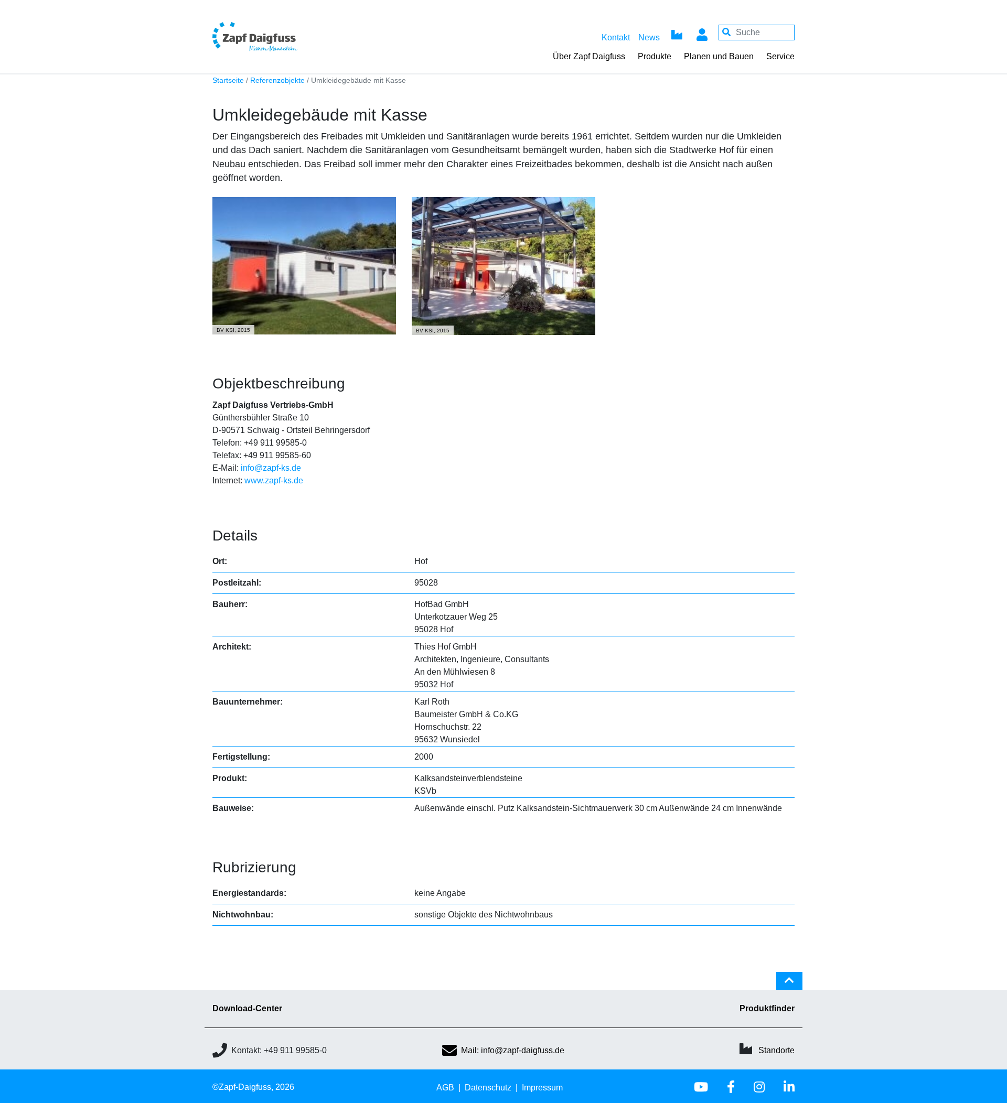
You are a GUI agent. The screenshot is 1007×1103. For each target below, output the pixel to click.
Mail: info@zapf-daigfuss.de (512, 1050)
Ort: (219, 561)
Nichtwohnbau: (242, 914)
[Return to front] (283, 36)
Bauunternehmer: (247, 701)
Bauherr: (230, 604)
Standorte (776, 1050)
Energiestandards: (249, 893)
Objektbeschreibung (278, 383)
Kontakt (616, 37)
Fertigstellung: (241, 756)
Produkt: (229, 778)
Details (235, 535)
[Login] (701, 32)
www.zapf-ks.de (273, 480)
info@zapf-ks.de (271, 467)
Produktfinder (767, 1008)
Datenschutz (488, 1087)
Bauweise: (233, 808)
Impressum (542, 1087)
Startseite (228, 80)
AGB (445, 1087)
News (649, 37)
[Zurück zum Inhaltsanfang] (789, 985)
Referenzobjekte (277, 80)
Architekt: (231, 646)
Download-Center (247, 1008)
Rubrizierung (254, 867)
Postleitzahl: (236, 582)
